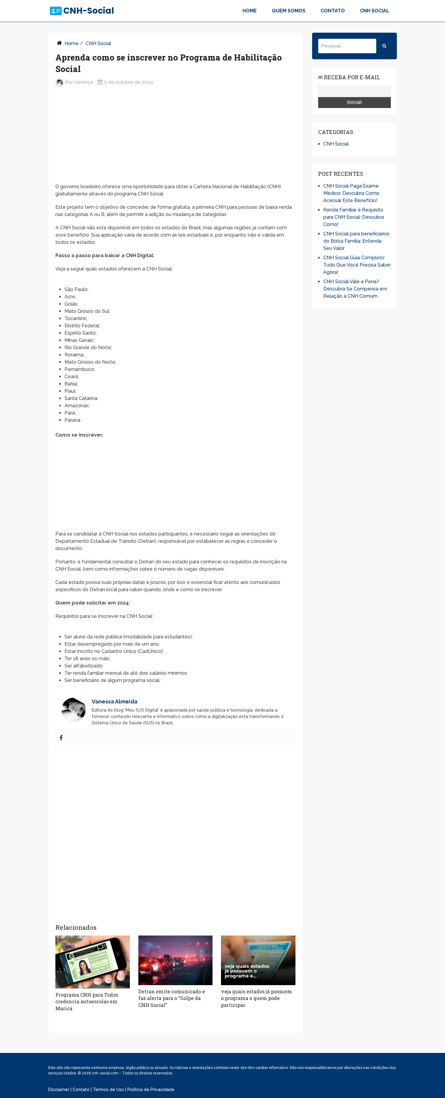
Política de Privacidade (150, 1089)
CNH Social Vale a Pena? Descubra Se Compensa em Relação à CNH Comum (355, 289)
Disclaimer (58, 1089)
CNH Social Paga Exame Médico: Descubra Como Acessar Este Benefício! (351, 193)
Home (249, 11)
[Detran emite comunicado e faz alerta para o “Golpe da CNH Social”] (175, 960)
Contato (333, 11)
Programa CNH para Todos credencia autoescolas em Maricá (86, 1001)
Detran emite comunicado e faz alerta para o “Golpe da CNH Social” (171, 998)
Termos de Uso (108, 1089)
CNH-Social (88, 11)
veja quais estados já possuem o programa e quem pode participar (256, 998)
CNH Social (374, 11)
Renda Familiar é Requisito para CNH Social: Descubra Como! (353, 217)
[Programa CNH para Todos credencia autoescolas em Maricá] (92, 962)
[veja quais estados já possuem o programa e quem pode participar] (258, 960)
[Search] (384, 46)
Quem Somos (288, 11)
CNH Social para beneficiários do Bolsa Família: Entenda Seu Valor (356, 241)
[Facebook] (61, 738)
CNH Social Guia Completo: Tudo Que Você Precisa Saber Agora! (357, 265)
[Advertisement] (175, 139)
